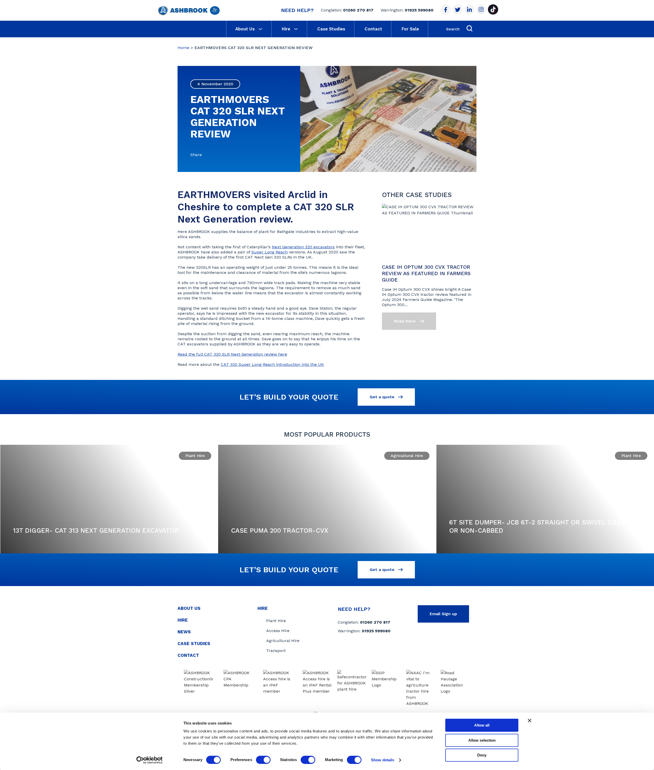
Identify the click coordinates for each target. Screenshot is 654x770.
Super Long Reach (269, 252)
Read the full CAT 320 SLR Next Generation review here (232, 354)
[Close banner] (529, 720)
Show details (382, 760)
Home (183, 47)
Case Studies (331, 28)
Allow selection (482, 740)
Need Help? (297, 10)
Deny (481, 755)
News (184, 631)
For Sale (410, 28)
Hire (286, 28)
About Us (245, 28)
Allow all (481, 725)
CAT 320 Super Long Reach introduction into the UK (272, 364)
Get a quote (383, 396)
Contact (373, 28)
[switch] (263, 760)
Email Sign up (443, 613)
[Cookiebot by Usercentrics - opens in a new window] (149, 760)
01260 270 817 (358, 10)
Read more (405, 321)
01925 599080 (419, 10)
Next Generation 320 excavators (303, 246)
